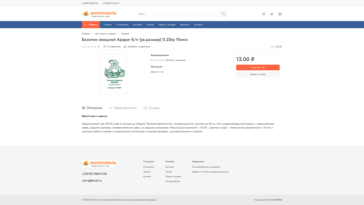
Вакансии (185, 24)
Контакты (198, 24)
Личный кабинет (173, 181)
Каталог (93, 24)
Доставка (137, 24)
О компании (122, 24)
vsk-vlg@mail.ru (92, 180)
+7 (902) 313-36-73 (110, 3)
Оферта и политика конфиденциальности (210, 171)
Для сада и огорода (105, 33)
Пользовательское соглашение (206, 166)
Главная (108, 24)
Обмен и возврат (166, 24)
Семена (125, 33)
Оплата (150, 24)
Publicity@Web (275, 199)
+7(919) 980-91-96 (90, 3)
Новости (147, 171)
